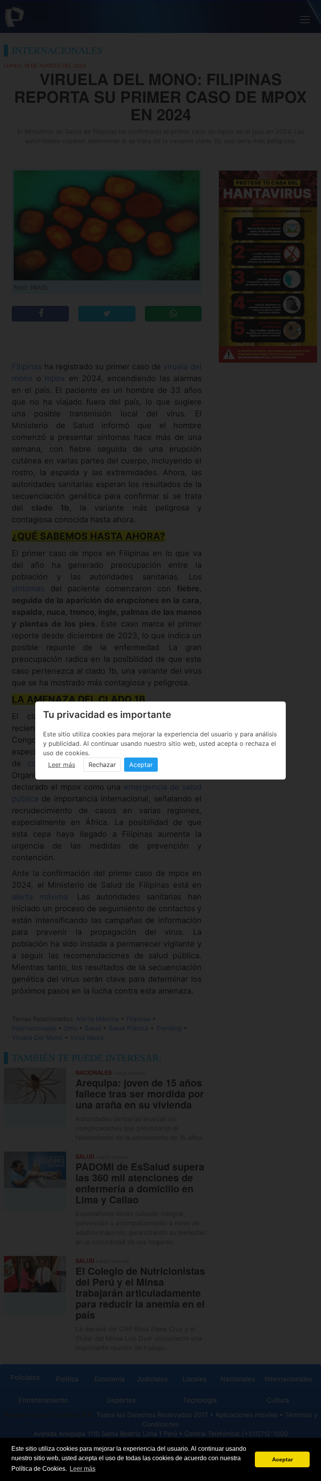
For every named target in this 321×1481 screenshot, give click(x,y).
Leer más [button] (83, 1468)
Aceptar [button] (282, 1459)
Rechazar (102, 765)
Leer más (61, 765)
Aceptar (141, 765)
